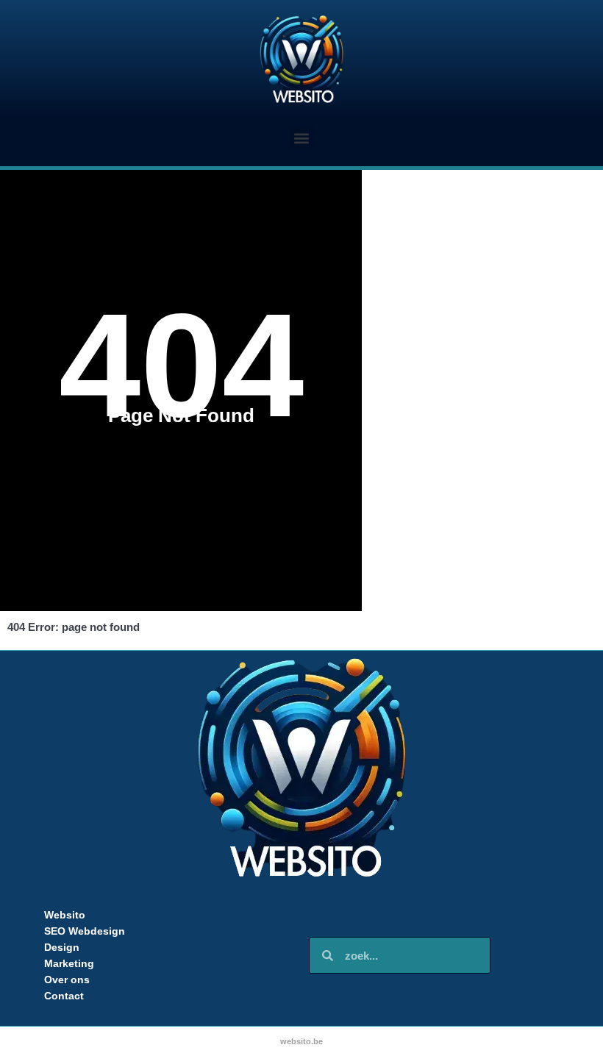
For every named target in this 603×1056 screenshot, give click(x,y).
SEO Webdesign (84, 931)
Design (61, 947)
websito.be (301, 1041)
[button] (302, 138)
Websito (64, 915)
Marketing (69, 963)
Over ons (67, 979)
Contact (64, 996)
